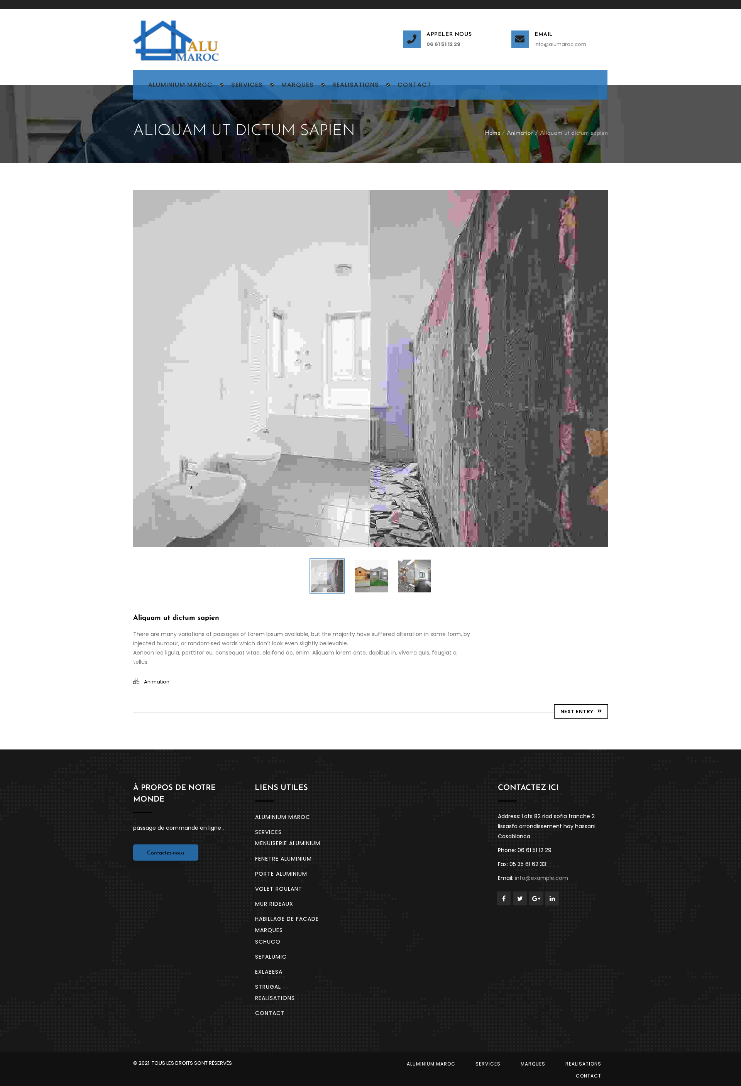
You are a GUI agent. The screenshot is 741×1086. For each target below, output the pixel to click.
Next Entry (577, 711)
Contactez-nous (165, 853)
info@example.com (541, 878)
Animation (520, 133)
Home (493, 133)
